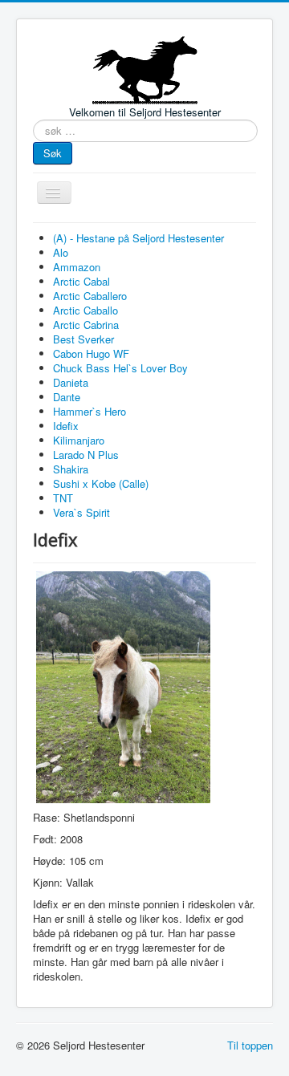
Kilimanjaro (78, 440)
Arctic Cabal (81, 281)
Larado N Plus (86, 454)
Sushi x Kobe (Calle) (101, 483)
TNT (63, 498)
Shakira (70, 469)
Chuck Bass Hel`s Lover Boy (120, 368)
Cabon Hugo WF (91, 353)
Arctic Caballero (90, 295)
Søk (52, 152)
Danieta (70, 382)
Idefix (66, 425)
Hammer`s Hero (89, 411)
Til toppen (250, 1045)
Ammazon (76, 266)
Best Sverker (83, 339)
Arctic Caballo (85, 310)
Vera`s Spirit (81, 512)
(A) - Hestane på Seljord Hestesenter (138, 238)
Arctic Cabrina (86, 324)
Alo (60, 252)
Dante (66, 396)
